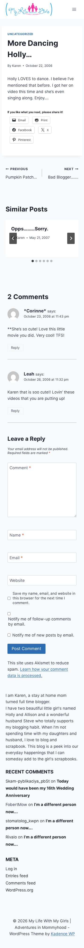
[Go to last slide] (13, 238)
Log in (11, 868)
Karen (16, 66)
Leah (29, 374)
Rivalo (11, 837)
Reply (15, 348)
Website (17, 580)
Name (17, 535)
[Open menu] (74, 9)
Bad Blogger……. (63, 173)
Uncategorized (20, 34)
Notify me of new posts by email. (43, 635)
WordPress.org (19, 890)
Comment (20, 467)
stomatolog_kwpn (22, 821)
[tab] (33, 261)
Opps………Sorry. (29, 229)
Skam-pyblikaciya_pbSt (28, 781)
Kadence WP (63, 933)
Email (16, 557)
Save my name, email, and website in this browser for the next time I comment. (44, 598)
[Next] (71, 238)
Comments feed (21, 883)
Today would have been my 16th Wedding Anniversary (40, 788)
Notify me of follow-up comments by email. (39, 621)
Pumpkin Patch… (21, 173)
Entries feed (17, 875)
